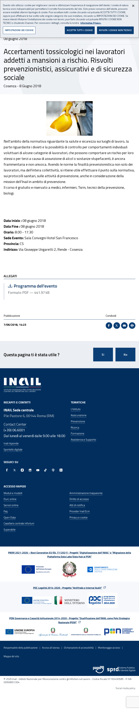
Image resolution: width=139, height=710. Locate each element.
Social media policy (125, 688)
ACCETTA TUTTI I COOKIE (80, 30)
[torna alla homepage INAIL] (23, 384)
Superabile (10, 529)
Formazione (77, 433)
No (125, 354)
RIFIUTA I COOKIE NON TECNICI (115, 30)
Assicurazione (79, 415)
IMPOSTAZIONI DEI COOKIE (19, 30)
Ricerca (75, 427)
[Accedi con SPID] (121, 669)
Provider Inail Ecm (80, 511)
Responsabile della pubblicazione (21, 647)
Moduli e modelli (13, 493)
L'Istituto (76, 409)
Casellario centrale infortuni (19, 523)
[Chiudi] (133, 6)
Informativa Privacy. (90, 23)
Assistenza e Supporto (83, 439)
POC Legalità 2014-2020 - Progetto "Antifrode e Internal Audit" (67, 588)
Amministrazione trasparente (86, 493)
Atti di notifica (77, 505)
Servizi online (11, 505)
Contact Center (15, 424)
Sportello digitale (13, 449)
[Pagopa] (98, 669)
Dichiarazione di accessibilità (79, 647)
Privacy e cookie (79, 517)
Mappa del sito (11, 656)
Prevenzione (78, 421)
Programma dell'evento (37, 286)
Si (103, 354)
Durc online (10, 499)
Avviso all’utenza (51, 647)
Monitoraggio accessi (109, 647)
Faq (6, 511)
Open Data (10, 517)
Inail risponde (11, 443)
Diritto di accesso (79, 499)
